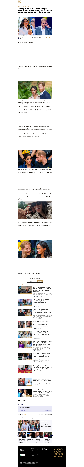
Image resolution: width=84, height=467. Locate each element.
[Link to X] (43, 449)
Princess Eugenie (46, 126)
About (20, 448)
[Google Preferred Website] (22, 455)
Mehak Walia (35, 306)
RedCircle (23, 259)
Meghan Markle (27, 41)
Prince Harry (20, 41)
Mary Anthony (35, 318)
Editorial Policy (22, 452)
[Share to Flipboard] (49, 37)
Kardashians (43, 65)
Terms (20, 451)
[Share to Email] (51, 37)
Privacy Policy (22, 450)
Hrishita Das (35, 338)
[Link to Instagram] (45, 449)
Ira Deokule (35, 350)
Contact (21, 449)
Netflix (47, 222)
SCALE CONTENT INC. (35, 461)
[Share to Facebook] (46, 37)
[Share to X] (48, 37)
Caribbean (27, 173)
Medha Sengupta (36, 296)
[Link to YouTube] (46, 449)
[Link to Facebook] (42, 449)
